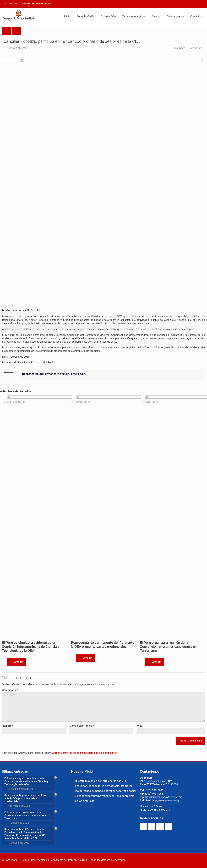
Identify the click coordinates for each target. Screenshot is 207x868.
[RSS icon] (203, 3)
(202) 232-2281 (11, 3)
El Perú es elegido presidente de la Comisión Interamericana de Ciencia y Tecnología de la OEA (30, 647)
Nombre (7, 725)
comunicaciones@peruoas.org (36, 3)
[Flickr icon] (199, 3)
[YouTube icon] (195, 3)
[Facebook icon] (187, 3)
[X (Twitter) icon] (191, 3)
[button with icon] (143, 826)
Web (139, 725)
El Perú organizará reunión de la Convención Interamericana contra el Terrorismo (168, 647)
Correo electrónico (82, 725)
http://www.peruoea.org (166, 800)
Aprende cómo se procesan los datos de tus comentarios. (85, 752)
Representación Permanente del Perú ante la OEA (54, 374)
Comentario (10, 690)
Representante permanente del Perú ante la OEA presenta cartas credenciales (102, 645)
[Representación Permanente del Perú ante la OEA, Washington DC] (18, 16)
